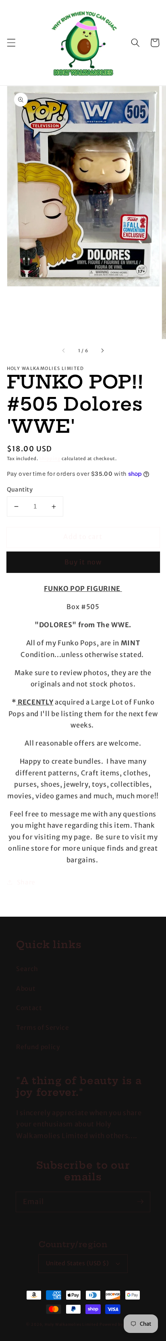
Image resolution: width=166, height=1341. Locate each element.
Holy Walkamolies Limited (71, 1324)
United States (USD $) (77, 1263)
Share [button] (26, 882)
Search (27, 969)
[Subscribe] (140, 1201)
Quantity (20, 489)
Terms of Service (42, 1027)
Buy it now (83, 562)
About (25, 988)
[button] (11, 42)
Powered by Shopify (120, 1324)
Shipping (49, 458)
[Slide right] (102, 351)
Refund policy (38, 1047)
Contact (29, 1008)
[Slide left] (64, 351)
